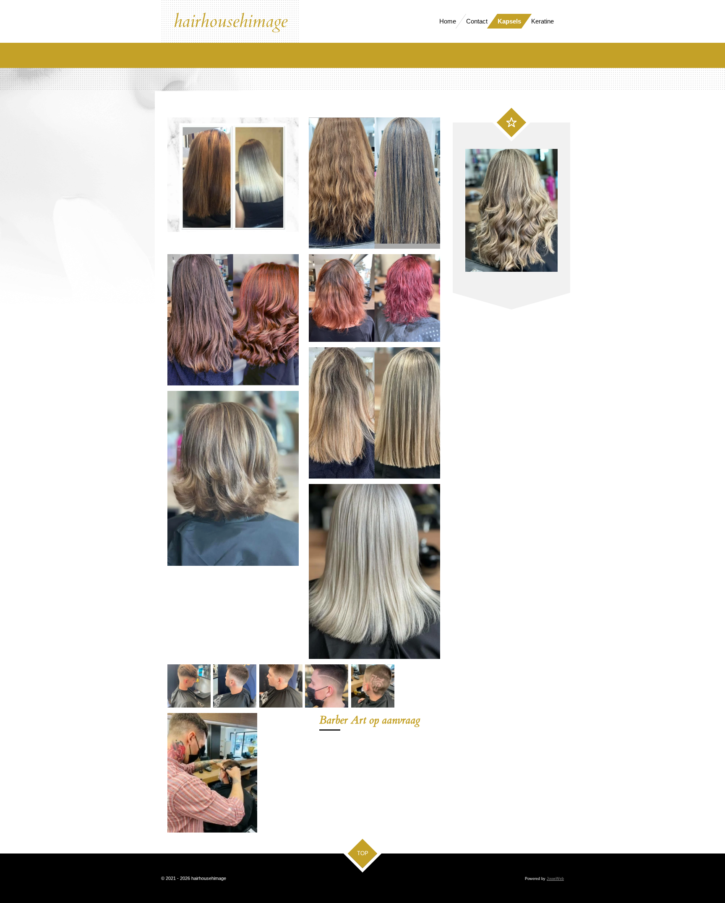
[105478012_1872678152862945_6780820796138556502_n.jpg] (281, 686)
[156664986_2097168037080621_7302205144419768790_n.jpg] (326, 686)
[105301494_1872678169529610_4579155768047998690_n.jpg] (235, 686)
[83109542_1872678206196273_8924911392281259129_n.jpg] (189, 686)
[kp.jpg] (372, 686)
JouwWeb (555, 879)
